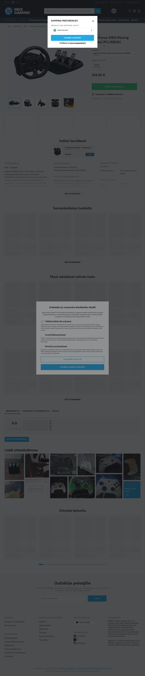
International (62, 30)
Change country (72, 38)
